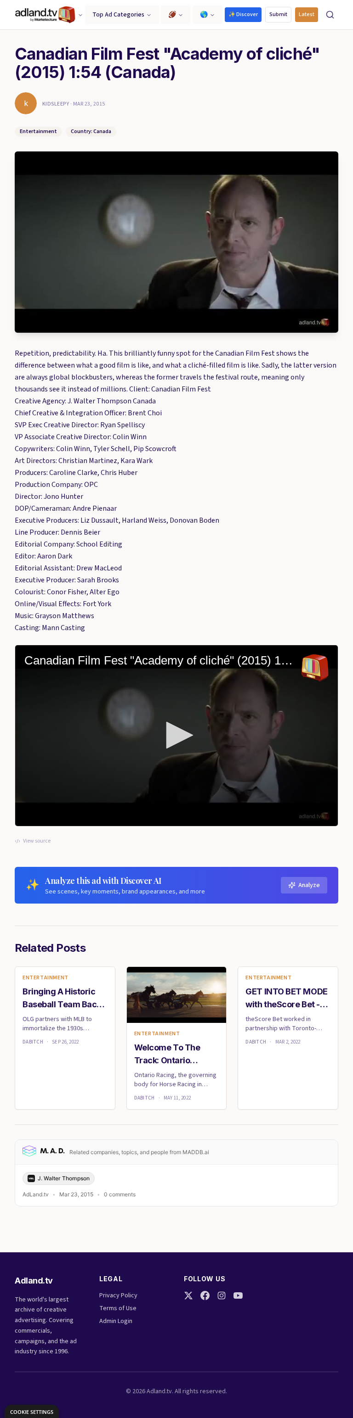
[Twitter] (188, 1295)
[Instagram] (221, 1295)
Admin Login (115, 1321)
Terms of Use (118, 1308)
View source (37, 841)
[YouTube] (238, 1295)
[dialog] (32, 1411)
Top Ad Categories (118, 14)
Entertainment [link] (45, 978)
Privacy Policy (118, 1295)
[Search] (330, 14)
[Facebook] (205, 1295)
